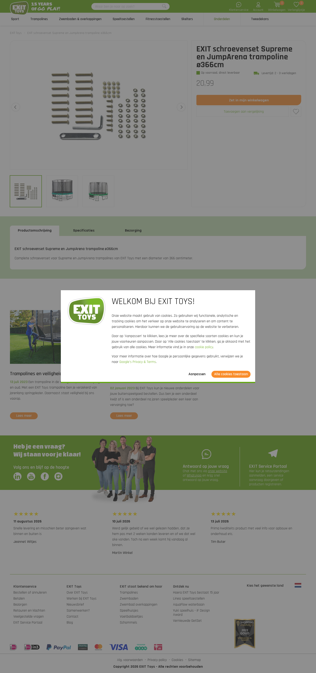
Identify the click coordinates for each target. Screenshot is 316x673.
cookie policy (204, 347)
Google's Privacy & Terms (137, 361)
